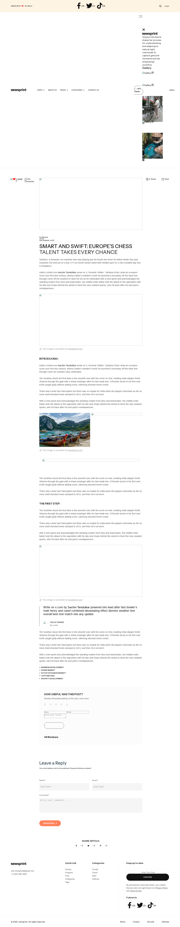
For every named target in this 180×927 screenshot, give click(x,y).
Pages (63, 90)
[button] (160, 6)
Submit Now (48, 823)
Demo (39, 90)
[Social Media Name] (144, 151)
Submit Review (54, 725)
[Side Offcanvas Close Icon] (143, 30)
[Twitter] (89, 5)
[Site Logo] (18, 90)
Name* (42, 780)
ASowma (43, 237)
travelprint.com (75, 349)
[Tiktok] (99, 5)
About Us (52, 90)
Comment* (44, 795)
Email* (95, 780)
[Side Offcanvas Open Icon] (140, 16)
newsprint (23, 922)
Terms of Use (136, 891)
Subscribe (147, 877)
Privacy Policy (161, 888)
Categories (77, 90)
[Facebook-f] (79, 5)
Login (166, 6)
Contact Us (93, 90)
